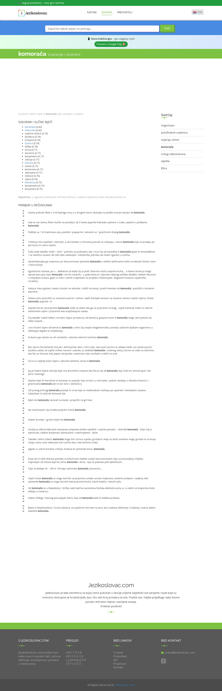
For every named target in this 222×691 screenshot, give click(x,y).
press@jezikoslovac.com (180, 652)
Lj (69, 660)
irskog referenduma (173, 154)
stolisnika (30, 130)
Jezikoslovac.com (124, 685)
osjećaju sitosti (170, 140)
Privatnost (119, 664)
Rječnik (92, 12)
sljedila (165, 161)
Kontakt (118, 667)
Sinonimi (107, 12)
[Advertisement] (87, 84)
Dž (67, 656)
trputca (29, 143)
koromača (30, 126)
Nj (77, 660)
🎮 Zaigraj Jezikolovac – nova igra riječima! (41, 2)
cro (199, 12)
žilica (164, 168)
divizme (29, 162)
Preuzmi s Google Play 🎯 (111, 44)
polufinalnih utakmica (174, 132)
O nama (118, 652)
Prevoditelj (124, 12)
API (115, 660)
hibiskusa (30, 182)
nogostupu (168, 125)
